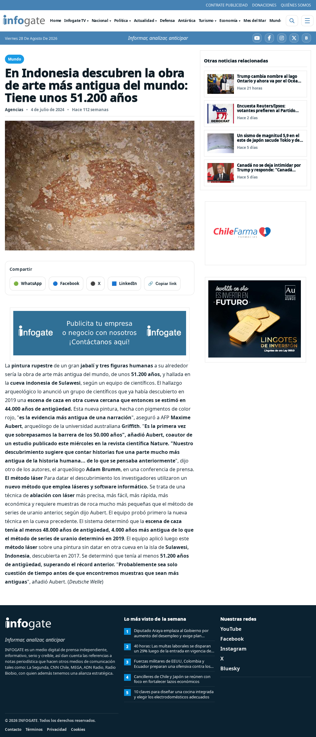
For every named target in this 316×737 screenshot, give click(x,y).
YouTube (230, 629)
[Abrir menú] (307, 20)
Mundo (276, 20)
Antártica (187, 20)
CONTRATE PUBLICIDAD (227, 5)
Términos (34, 729)
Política (121, 20)
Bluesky (230, 668)
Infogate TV (75, 20)
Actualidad (144, 20)
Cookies (78, 729)
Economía (228, 20)
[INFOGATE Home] (24, 20)
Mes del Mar (254, 20)
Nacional (100, 20)
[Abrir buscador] (292, 20)
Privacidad (57, 729)
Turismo (206, 20)
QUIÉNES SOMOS (296, 5)
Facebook (232, 638)
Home (55, 20)
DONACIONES (264, 5)
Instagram (233, 648)
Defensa (167, 20)
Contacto (13, 729)
